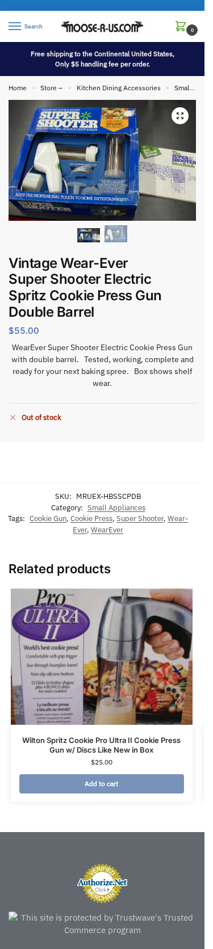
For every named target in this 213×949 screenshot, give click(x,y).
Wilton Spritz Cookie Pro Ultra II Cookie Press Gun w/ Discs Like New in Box (101, 745)
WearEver (107, 530)
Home (18, 87)
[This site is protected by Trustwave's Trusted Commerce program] (102, 924)
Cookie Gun (48, 518)
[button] (183, 27)
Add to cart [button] (101, 783)
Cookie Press (91, 518)
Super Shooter (140, 518)
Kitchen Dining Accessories (119, 87)
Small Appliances (116, 508)
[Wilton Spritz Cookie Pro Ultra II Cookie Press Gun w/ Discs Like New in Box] (102, 657)
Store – (51, 87)
